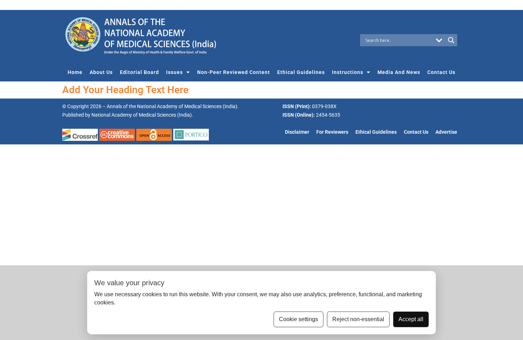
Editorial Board (139, 72)
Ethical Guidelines (301, 72)
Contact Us (441, 72)
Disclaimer (297, 132)
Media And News (398, 72)
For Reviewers (332, 132)
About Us (101, 72)
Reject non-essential (358, 319)
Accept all (410, 319)
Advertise (446, 132)
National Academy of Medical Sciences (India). (142, 115)
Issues (174, 72)
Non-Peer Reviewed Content (233, 72)
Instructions (347, 72)
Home (75, 72)
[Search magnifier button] (451, 40)
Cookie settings (298, 319)
